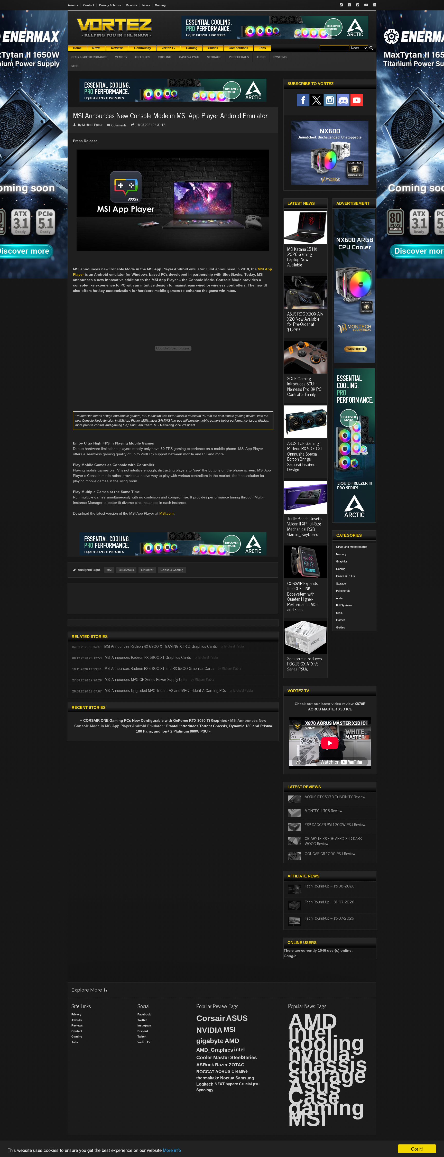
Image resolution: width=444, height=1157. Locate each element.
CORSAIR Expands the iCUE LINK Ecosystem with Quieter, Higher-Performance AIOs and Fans (303, 596)
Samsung (244, 1078)
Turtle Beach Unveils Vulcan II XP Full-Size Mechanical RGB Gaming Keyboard (304, 526)
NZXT (220, 1084)
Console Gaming (172, 569)
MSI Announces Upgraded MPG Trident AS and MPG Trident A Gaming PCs (165, 690)
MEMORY (121, 57)
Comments (118, 125)
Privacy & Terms (110, 5)
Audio (339, 598)
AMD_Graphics (214, 1050)
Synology (204, 1090)
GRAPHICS (142, 57)
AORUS (222, 1071)
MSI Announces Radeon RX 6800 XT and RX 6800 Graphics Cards (159, 668)
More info (172, 1150)
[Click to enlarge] (173, 152)
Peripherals (343, 590)
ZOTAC (236, 1064)
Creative (240, 1071)
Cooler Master (212, 1057)
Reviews (131, 5)
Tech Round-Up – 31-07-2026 (329, 901)
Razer (221, 1064)
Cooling (340, 568)
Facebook (144, 1014)
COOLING (164, 57)
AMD (232, 1040)
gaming (326, 1108)
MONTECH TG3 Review (323, 810)
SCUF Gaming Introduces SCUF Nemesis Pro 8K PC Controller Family (304, 386)
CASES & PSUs (189, 57)
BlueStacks (126, 569)
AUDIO (261, 57)
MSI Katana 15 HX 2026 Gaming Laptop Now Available (302, 256)
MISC (74, 66)
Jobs (74, 1042)
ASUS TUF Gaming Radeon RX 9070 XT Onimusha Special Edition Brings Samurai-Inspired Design (305, 456)
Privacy (76, 1014)
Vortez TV (143, 1042)
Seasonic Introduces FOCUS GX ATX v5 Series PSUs (304, 664)
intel (239, 1049)
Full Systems (344, 605)
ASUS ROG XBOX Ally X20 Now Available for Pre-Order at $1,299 (305, 321)
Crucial (245, 1084)
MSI (109, 569)
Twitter (142, 1020)
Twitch (141, 1036)
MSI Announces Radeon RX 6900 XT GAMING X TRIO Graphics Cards (160, 646)
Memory (341, 554)
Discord (142, 1031)
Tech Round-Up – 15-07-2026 (329, 917)
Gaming (160, 5)
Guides (340, 627)
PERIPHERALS (239, 57)
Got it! (417, 1148)
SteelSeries (243, 1057)
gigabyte (210, 1041)
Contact (88, 5)
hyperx (232, 1084)
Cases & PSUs (345, 576)
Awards (73, 5)
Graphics (342, 561)
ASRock (205, 1064)
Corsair (210, 1018)
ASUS (237, 1018)
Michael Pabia (92, 125)
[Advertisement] (172, 598)
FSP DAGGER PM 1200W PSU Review (335, 824)
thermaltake (207, 1078)
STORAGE (214, 57)
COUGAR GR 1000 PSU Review (330, 853)
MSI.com (166, 513)
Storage (341, 583)
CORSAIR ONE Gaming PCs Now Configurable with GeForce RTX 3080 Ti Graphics (155, 720)
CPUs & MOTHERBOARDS (89, 57)
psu (256, 1084)
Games (340, 620)
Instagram (144, 1025)
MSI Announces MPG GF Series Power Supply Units (146, 679)
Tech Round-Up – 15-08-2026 (330, 885)
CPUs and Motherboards (351, 546)
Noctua (227, 1078)
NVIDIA (209, 1030)
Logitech (205, 1084)
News (146, 5)
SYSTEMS (279, 57)
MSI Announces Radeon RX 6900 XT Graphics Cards (148, 657)
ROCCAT (205, 1071)
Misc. (339, 612)
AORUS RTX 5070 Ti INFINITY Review (335, 796)
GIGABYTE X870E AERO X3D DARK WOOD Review (333, 840)
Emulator (147, 569)
